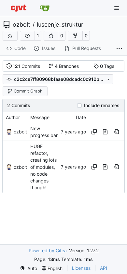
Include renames (102, 105)
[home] (18, 8)
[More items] (119, 49)
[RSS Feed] (10, 36)
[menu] (28, 268)
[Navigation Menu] (117, 8)
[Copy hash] (94, 132)
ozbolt (21, 24)
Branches (67, 66)
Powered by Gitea (48, 250)
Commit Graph (28, 90)
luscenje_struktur (60, 24)
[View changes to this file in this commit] (105, 132)
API (103, 268)
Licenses (81, 268)
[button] (27, 36)
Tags (107, 66)
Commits (26, 66)
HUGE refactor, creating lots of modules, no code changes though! (43, 166)
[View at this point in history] (116, 132)
